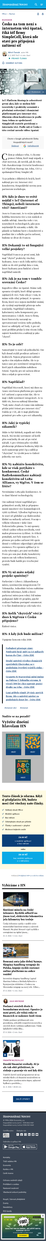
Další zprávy (23, 1099)
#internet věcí (10, 708)
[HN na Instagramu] (25, 1134)
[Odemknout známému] (42, 14)
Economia (7, 1165)
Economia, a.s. (19, 1120)
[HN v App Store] (29, 1146)
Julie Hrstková (17, 1001)
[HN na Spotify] (33, 1134)
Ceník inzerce (8, 1173)
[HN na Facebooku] (21, 1134)
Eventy (5, 1203)
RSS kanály (7, 1211)
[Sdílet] (38, 14)
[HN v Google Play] (11, 1146)
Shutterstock (36, 92)
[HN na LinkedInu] (29, 1134)
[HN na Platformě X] (17, 1134)
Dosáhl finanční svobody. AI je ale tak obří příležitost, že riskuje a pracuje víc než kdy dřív (23, 1067)
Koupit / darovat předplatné (14, 1199)
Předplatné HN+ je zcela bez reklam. (31, 876)
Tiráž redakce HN (9, 1161)
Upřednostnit (33, 146)
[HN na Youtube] (37, 1134)
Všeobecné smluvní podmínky (14, 1192)
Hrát (13, 752)
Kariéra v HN (8, 1169)
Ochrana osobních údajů (12, 1180)
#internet (24, 708)
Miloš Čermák (14, 52)
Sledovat (15, 146)
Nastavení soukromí (11, 1188)
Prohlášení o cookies (11, 1184)
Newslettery (7, 1207)
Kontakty (6, 1157)
